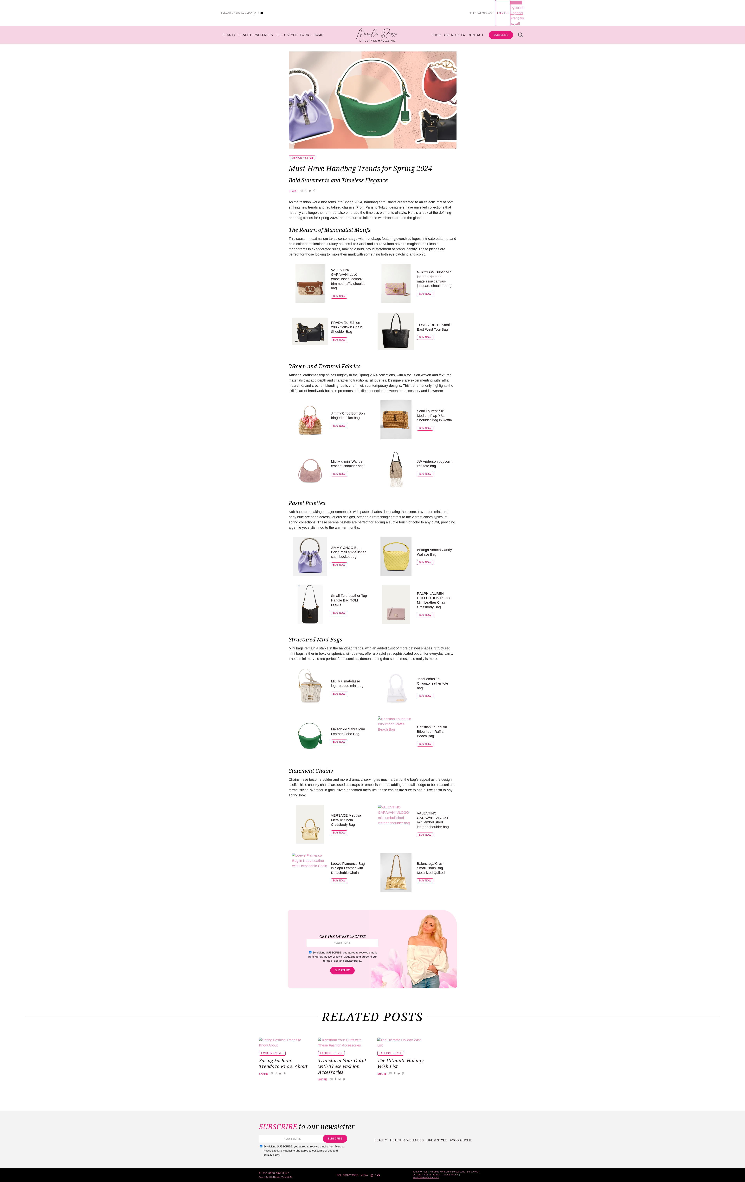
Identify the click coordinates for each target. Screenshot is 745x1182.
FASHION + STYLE (302, 157)
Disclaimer (473, 1172)
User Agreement (422, 1175)
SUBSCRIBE (501, 34)
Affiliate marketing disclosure (447, 1172)
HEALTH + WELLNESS (255, 35)
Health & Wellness (407, 1140)
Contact (475, 35)
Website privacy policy (426, 1178)
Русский (516, 8)
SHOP (436, 35)
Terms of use (420, 1172)
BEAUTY (229, 35)
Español (516, 13)
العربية (515, 23)
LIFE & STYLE (436, 1140)
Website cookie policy (445, 1175)
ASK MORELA (454, 35)
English (502, 13)
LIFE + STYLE (286, 35)
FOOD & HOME (461, 1140)
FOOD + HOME (311, 35)
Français (517, 18)
